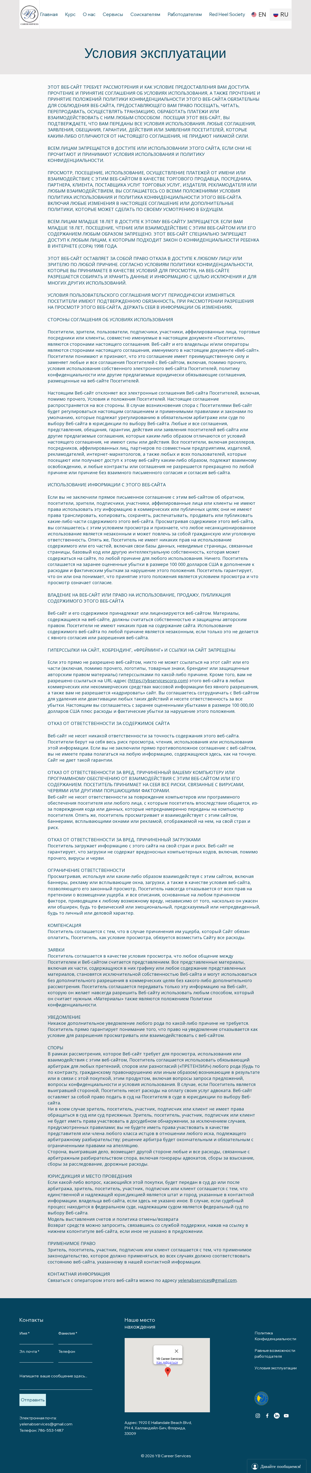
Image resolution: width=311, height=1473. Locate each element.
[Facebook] (267, 1416)
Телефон (66, 1351)
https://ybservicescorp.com (158, 680)
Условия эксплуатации (155, 53)
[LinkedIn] (277, 1416)
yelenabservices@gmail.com (207, 1280)
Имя (23, 1333)
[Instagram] (258, 1416)
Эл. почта (28, 1351)
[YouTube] (286, 1416)
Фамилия (66, 1333)
